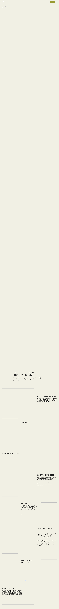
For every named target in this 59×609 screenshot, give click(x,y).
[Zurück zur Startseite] (3, 4)
